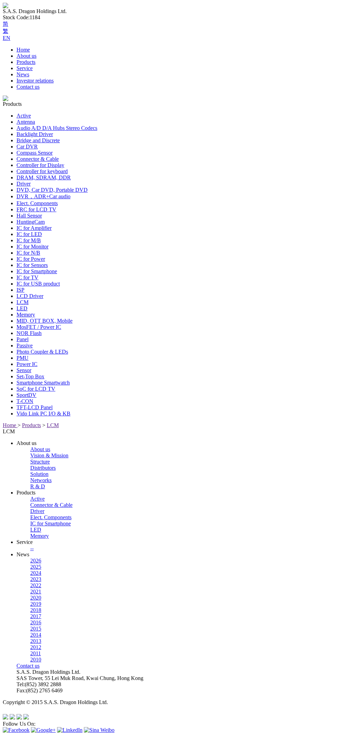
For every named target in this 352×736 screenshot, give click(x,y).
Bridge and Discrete (38, 140)
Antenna (25, 122)
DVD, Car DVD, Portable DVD (52, 190)
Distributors (43, 468)
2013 (35, 641)
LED (22, 308)
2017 (35, 616)
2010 (35, 659)
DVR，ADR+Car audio (43, 196)
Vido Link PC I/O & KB (43, 413)
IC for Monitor (32, 246)
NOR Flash (29, 333)
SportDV (26, 395)
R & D (37, 486)
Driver (23, 184)
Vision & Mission (49, 455)
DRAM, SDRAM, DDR (43, 177)
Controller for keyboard (42, 171)
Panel (22, 339)
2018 (35, 610)
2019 (35, 604)
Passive (24, 345)
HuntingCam (30, 222)
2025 (35, 567)
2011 (35, 653)
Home (23, 50)
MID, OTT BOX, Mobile (44, 321)
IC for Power (30, 259)
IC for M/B (28, 240)
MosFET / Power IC (38, 327)
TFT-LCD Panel (34, 407)
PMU (22, 358)
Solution (39, 474)
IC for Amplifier (34, 228)
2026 (35, 561)
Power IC (26, 364)
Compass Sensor (34, 153)
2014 (35, 635)
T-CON (24, 401)
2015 (35, 629)
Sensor (23, 370)
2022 (35, 585)
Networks (41, 480)
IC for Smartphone (36, 271)
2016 (35, 622)
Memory (25, 314)
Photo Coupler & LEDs (42, 352)
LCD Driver (29, 296)
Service (24, 68)
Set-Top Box (30, 376)
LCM (22, 302)
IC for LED (29, 234)
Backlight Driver (34, 134)
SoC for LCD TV (35, 389)
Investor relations (35, 80)
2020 (35, 598)
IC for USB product (38, 284)
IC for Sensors (32, 265)
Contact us (28, 87)
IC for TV (27, 277)
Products (25, 62)
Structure (40, 462)
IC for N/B (28, 253)
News (22, 74)
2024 (35, 573)
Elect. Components (37, 203)
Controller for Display (40, 165)
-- (32, 548)
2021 (35, 591)
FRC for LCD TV (36, 209)
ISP (20, 290)
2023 (35, 579)
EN (6, 38)
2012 (35, 647)
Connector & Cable (37, 159)
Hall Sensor (29, 216)
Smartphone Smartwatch (43, 383)
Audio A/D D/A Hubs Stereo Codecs (56, 128)
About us (26, 56)
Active (23, 116)
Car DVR (27, 146)
